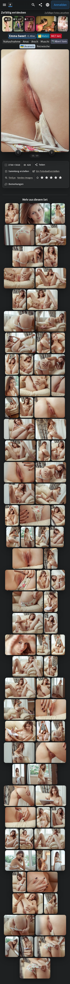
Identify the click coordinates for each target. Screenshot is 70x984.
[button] (4, 5)
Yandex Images (25, 177)
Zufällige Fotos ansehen (57, 12)
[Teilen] (40, 5)
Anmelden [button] (60, 5)
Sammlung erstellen (18, 171)
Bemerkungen (15, 184)
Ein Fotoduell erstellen (47, 171)
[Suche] (33, 5)
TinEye (12, 177)
